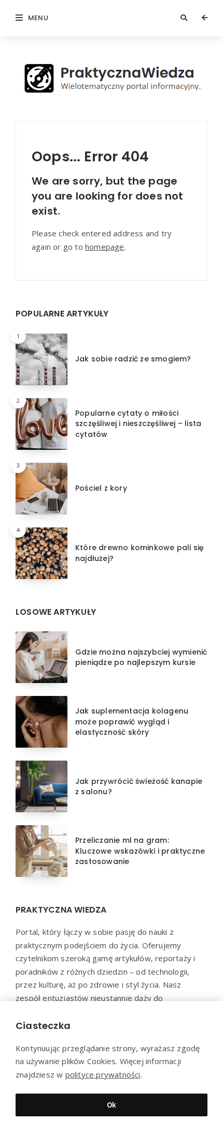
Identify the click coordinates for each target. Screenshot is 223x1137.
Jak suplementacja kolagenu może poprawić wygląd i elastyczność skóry (131, 721)
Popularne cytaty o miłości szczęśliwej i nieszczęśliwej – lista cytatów (138, 423)
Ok (112, 1105)
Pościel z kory (101, 488)
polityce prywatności (103, 1074)
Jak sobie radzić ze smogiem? (133, 359)
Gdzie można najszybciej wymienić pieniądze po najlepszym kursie (141, 657)
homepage (104, 246)
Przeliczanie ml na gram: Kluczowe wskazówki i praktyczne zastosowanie (140, 851)
